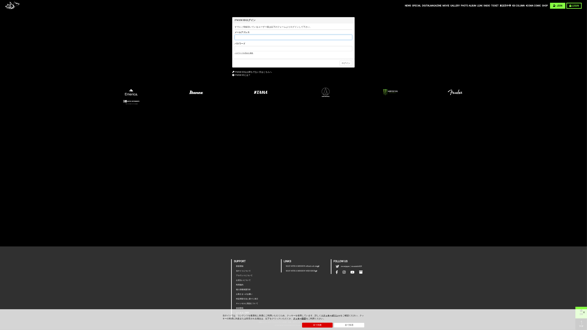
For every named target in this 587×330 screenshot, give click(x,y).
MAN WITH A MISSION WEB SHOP (300, 271)
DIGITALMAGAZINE (431, 5)
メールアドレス (242, 32)
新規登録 (239, 266)
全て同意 (317, 325)
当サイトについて (243, 271)
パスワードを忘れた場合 (244, 53)
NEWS (408, 5)
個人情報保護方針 (243, 289)
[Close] (584, 312)
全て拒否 (349, 325)
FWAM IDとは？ (243, 75)
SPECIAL (416, 5)
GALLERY (455, 5)
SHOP (545, 5)
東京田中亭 (505, 5)
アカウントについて (244, 275)
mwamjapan (345, 266)
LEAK (480, 5)
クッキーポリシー (331, 315)
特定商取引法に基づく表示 (247, 299)
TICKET (495, 5)
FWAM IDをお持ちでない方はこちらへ (253, 72)
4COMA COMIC (533, 5)
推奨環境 (239, 308)
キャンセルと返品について (247, 303)
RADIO (487, 5)
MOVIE (446, 5)
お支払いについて (243, 280)
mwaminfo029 (356, 266)
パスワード (240, 43)
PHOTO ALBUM (468, 5)
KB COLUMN (518, 5)
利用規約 (239, 285)
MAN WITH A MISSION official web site (301, 266)
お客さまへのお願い (244, 294)
